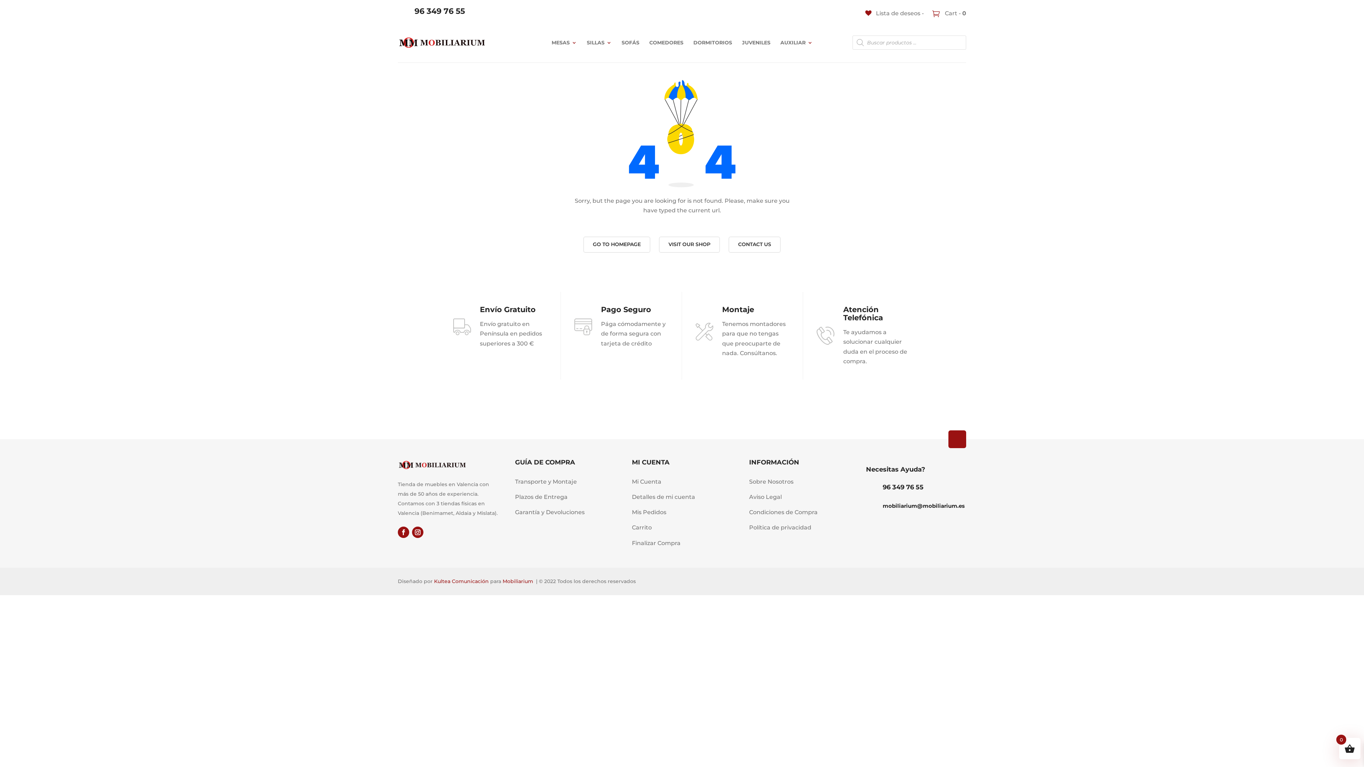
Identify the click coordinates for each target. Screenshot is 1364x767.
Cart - (954, 13)
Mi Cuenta (646, 481)
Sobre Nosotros (771, 481)
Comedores (666, 42)
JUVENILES (756, 42)
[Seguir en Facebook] (403, 532)
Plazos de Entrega (541, 497)
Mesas (561, 42)
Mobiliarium (518, 581)
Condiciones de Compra (783, 512)
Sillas (596, 42)
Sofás (630, 42)
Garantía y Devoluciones (550, 512)
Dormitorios (712, 42)
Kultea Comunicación (461, 581)
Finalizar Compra (656, 543)
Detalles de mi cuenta (663, 497)
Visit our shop (689, 244)
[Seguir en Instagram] (417, 532)
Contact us (754, 244)
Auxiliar (793, 42)
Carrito (642, 527)
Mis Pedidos (649, 512)
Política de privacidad (780, 527)
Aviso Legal (765, 497)
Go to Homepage (617, 244)
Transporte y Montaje (546, 481)
